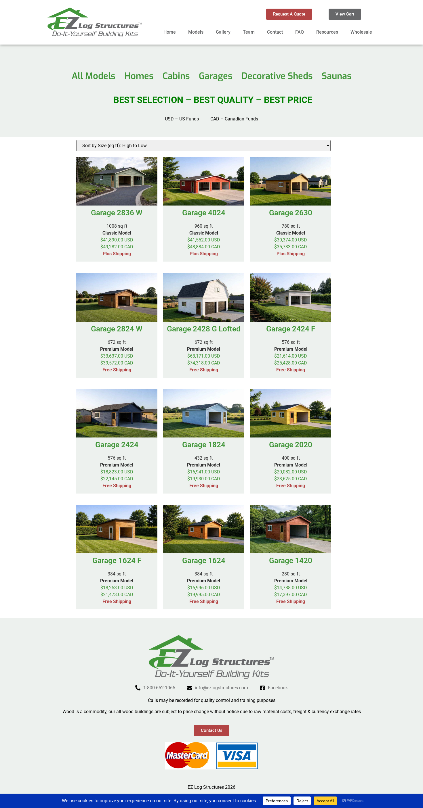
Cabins (176, 76)
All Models (93, 76)
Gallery (223, 32)
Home (169, 32)
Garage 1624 (203, 560)
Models (195, 32)
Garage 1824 (203, 444)
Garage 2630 (290, 212)
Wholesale (361, 32)
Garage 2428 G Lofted (204, 329)
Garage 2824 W (116, 329)
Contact (275, 32)
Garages (216, 76)
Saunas (337, 76)
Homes (139, 76)
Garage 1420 (290, 560)
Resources (327, 32)
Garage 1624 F (116, 560)
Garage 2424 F (290, 329)
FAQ (299, 32)
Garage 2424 (116, 444)
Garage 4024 (203, 212)
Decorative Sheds (277, 76)
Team (249, 32)
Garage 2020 (290, 444)
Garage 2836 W (116, 212)
